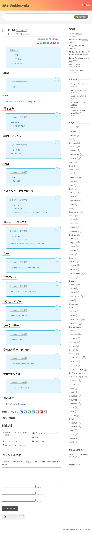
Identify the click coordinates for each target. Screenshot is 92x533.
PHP (72, 262)
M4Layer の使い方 (77, 46)
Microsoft (74, 235)
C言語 (73, 166)
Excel (73, 181)
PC (72, 254)
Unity (73, 292)
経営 (72, 430)
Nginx (73, 246)
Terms (15, 518)
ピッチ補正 (17, 236)
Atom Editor (75, 154)
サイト (39, 502)
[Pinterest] (54, 43)
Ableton (74, 131)
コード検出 (17, 150)
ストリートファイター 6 (79, 84)
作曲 (16, 55)
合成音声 (74, 404)
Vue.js (73, 315)
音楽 (72, 442)
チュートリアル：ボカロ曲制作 (16, 433)
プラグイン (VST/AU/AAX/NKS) (24, 291)
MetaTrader (75, 231)
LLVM (73, 220)
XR (72, 331)
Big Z (36, 437)
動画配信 (74, 400)
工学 (72, 407)
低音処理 (18, 63)
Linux (73, 216)
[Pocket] (51, 43)
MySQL (73, 243)
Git (72, 189)
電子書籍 (74, 438)
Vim (72, 300)
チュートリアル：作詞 (15, 445)
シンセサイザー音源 (20, 315)
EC (72, 174)
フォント (74, 381)
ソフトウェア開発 (77, 369)
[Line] (44, 43)
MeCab (73, 227)
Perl (72, 258)
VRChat (73, 312)
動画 (72, 388)
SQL (72, 281)
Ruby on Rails (75, 273)
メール (40, 495)
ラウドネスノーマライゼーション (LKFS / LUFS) (30, 212)
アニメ (73, 346)
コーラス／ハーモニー (21, 240)
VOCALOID (74, 304)
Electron (74, 177)
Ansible (73, 151)
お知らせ (74, 338)
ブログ (73, 384)
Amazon (74, 143)
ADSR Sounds (39, 441)
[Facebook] (37, 43)
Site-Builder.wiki (15, 5)
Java (72, 208)
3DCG (73, 128)
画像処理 (74, 423)
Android (74, 147)
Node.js (73, 250)
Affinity (73, 135)
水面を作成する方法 (78, 40)
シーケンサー (18, 339)
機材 (14, 87)
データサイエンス (77, 373)
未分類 (73, 415)
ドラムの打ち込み (19, 126)
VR (72, 308)
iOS (72, 204)
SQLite (73, 285)
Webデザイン (75, 319)
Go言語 (73, 197)
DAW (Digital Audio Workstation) (26, 267)
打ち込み (18, 59)
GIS (72, 185)
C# (72, 162)
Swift (73, 289)
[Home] (9, 34)
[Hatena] (47, 43)
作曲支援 (16, 181)
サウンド (74, 365)
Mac (72, 223)
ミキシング (17, 205)
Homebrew (75, 200)
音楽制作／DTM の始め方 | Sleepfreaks (21, 101)
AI (71, 139)
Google (73, 193)
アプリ (73, 350)
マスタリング (17, 208)
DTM (13, 34)
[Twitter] (41, 43)
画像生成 (74, 427)
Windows (74, 323)
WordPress (75, 327)
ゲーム (73, 361)
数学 (72, 411)
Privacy (9, 518)
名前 (39, 488)
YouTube (74, 335)
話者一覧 (75, 33)
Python (73, 266)
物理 (72, 419)
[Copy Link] (57, 43)
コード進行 (17, 153)
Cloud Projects (78, 96)
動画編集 (74, 396)
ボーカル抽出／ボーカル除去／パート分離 (28, 243)
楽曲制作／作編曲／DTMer (23, 363)
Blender (74, 158)
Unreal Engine (75, 296)
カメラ (73, 354)
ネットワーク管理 (77, 377)
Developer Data (78, 90)
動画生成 (74, 392)
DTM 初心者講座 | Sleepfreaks (18, 404)
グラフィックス (76, 358)
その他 (73, 342)
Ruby (73, 269)
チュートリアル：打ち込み (22, 387)
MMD (72, 239)
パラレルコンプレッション (45, 433)
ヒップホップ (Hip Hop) (13, 441)
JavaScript (74, 212)
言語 (72, 434)
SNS (72, 277)
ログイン (74, 469)
